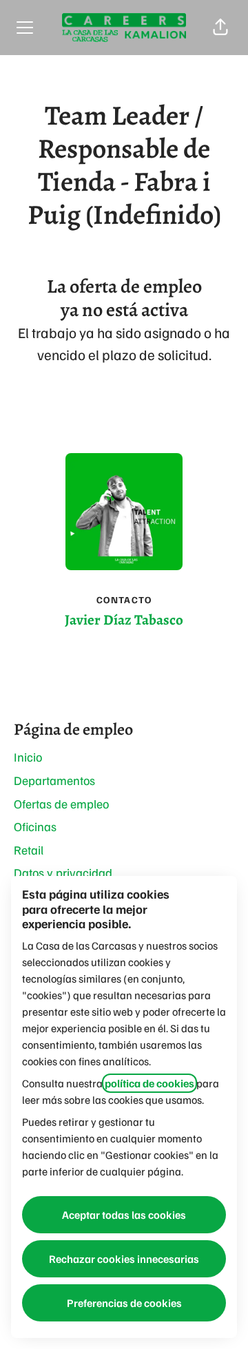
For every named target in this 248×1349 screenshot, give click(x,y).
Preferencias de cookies (124, 1303)
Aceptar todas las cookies (124, 1215)
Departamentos (54, 780)
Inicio (28, 756)
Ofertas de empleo (61, 803)
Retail (28, 849)
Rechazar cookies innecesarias (124, 1259)
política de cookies (149, 1083)
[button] (220, 27)
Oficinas (35, 826)
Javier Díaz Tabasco (124, 619)
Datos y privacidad (63, 872)
